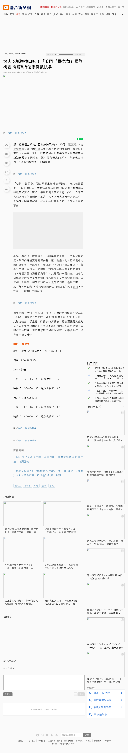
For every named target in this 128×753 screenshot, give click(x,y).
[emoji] (76, 694)
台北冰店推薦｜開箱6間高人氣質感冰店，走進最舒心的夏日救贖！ (109, 384)
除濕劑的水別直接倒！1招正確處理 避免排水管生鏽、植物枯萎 (105, 473)
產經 (55, 14)
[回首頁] (20, 7)
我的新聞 (112, 7)
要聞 (12, 14)
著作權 (59, 741)
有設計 (81, 7)
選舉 (18, 14)
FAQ (28, 741)
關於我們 (97, 741)
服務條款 (52, 741)
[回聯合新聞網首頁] (6, 7)
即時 (5, 14)
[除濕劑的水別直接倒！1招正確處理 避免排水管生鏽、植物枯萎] (106, 457)
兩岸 (114, 14)
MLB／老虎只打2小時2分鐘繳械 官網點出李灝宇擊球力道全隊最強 (105, 611)
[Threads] (6, 163)
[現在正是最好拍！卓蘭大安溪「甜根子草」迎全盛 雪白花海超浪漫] (62, 513)
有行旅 (92, 7)
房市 (68, 14)
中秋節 (27, 485)
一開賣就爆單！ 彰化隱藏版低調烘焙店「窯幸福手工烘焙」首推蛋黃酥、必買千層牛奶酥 (109, 377)
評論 (108, 14)
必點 (52, 485)
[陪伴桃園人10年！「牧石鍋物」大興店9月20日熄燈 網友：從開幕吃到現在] (62, 585)
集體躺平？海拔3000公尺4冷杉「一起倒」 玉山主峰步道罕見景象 (105, 646)
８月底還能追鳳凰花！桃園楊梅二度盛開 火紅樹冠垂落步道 (61, 566)
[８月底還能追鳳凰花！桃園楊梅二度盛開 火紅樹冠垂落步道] (62, 549)
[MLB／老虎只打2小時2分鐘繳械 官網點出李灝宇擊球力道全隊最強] (106, 595)
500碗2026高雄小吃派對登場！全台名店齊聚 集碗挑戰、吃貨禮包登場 (110, 369)
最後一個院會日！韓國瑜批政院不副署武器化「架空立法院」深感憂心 (105, 508)
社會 (43, 14)
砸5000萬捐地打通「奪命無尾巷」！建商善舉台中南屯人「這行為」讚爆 (105, 439)
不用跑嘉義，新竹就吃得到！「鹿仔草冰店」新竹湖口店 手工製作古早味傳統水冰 (21, 566)
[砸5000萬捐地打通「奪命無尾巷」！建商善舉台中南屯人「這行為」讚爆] (106, 422)
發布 (81, 694)
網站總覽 (108, 741)
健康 (87, 14)
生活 (74, 14)
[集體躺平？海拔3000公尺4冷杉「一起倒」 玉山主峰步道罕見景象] (106, 629)
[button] (119, 7)
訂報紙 (88, 741)
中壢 (36, 485)
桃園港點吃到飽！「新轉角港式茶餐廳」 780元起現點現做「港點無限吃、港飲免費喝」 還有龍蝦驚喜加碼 (21, 602)
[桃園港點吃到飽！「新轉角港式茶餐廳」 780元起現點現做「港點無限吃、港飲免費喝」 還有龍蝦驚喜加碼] (22, 585)
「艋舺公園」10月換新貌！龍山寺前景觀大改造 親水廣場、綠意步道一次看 (109, 392)
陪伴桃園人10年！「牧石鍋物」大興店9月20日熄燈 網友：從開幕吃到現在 (61, 602)
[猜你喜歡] (124, 407)
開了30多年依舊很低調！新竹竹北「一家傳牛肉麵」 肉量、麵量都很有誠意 (21, 530)
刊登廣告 (20, 741)
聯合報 (46, 7)
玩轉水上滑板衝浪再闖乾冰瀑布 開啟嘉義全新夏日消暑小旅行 (110, 399)
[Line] (6, 154)
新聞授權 (41, 741)
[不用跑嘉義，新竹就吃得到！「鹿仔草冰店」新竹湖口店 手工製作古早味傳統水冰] (22, 549)
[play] (55, 54)
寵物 (80, 14)
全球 (37, 14)
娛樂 (24, 14)
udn (5, 53)
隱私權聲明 (68, 741)
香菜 (44, 485)
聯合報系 (79, 741)
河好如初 (70, 7)
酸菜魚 (18, 485)
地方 (49, 14)
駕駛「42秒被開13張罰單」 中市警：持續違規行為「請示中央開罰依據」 (105, 680)
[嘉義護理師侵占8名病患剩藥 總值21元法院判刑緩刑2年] (106, 560)
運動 (30, 14)
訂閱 (87, 735)
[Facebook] (6, 145)
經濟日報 (58, 7)
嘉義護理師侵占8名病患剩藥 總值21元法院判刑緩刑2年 (104, 577)
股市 (62, 14)
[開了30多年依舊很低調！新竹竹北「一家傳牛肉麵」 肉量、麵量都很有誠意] (22, 513)
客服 (33, 741)
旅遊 (11, 53)
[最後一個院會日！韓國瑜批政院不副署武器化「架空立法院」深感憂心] (106, 491)
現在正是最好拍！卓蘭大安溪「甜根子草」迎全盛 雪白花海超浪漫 (61, 530)
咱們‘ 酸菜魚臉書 (17, 132)
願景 (102, 7)
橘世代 (94, 14)
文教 (102, 14)
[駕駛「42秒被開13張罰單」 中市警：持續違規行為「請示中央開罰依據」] (106, 664)
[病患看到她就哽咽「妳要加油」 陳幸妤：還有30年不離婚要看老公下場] (106, 526)
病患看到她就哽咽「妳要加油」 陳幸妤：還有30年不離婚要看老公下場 (105, 542)
